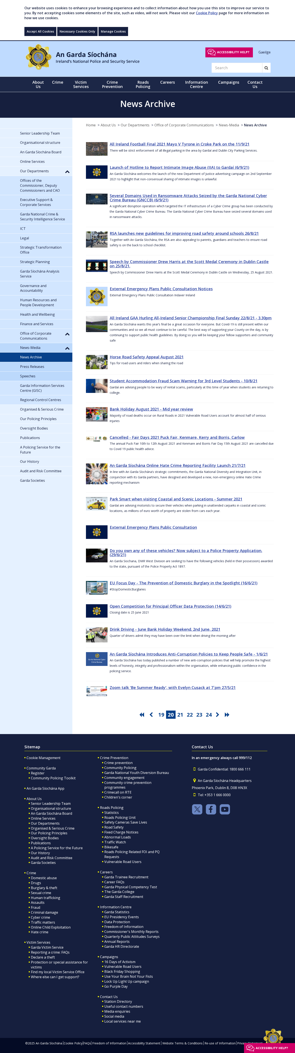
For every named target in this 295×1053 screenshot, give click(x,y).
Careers (106, 872)
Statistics (111, 812)
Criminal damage (44, 912)
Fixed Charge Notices (121, 832)
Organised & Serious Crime (53, 828)
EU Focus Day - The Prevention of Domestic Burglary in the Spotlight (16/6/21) (183, 582)
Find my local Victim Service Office (57, 972)
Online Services (43, 818)
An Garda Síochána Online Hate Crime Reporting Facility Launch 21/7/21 (178, 465)
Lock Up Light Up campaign (126, 981)
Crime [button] (57, 82)
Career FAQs (114, 882)
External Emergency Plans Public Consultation (153, 527)
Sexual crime (41, 892)
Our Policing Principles (49, 833)
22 (190, 714)
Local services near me (122, 1021)
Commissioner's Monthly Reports (131, 931)
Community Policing (120, 767)
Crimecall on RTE (118, 792)
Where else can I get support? (55, 977)
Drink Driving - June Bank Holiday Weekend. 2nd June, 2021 (165, 629)
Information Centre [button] (196, 84)
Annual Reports (117, 941)
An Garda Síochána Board (51, 813)
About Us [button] (38, 84)
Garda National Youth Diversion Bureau (136, 772)
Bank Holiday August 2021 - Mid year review (151, 409)
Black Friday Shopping (122, 971)
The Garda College (119, 891)
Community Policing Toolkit (53, 778)
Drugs (36, 882)
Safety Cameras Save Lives (125, 822)
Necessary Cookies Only (77, 31)
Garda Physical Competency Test (130, 887)
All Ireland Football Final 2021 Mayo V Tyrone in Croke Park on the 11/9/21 (179, 144)
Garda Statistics (116, 912)
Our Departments (135, 125)
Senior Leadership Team (51, 803)
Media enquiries (117, 1011)
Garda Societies (43, 862)
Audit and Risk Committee (51, 857)
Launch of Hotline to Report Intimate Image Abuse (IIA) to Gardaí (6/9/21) (179, 167)
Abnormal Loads (117, 837)
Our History (40, 853)
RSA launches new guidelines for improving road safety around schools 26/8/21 (184, 233)
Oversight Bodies (45, 838)
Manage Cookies (113, 31)
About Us (108, 125)
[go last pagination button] (228, 715)
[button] (67, 171)
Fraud (35, 907)
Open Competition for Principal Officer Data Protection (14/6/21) (170, 606)
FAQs (87, 1043)
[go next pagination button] (218, 715)
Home (91, 125)
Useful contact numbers (123, 1006)
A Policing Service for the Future (57, 848)
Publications (41, 843)
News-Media (229, 125)
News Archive (255, 125)
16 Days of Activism (119, 961)
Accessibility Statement (144, 1043)
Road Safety (114, 827)
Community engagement (124, 777)
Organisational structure (51, 808)
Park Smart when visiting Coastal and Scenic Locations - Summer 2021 (176, 499)
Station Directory (118, 1001)
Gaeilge (265, 52)
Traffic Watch (115, 842)
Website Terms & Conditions (182, 1043)
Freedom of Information (123, 926)
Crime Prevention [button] (112, 84)
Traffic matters (43, 922)
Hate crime (39, 932)
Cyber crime (40, 917)
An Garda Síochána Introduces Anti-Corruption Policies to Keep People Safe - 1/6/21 (189, 654)
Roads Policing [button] (143, 84)
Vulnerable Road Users (122, 861)
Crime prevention (118, 762)
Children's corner (118, 797)
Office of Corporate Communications (184, 125)
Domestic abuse (44, 878)
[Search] (266, 68)
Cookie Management (43, 757)
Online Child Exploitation (51, 927)
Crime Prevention (114, 757)
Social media (114, 1016)
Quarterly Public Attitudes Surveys (132, 936)
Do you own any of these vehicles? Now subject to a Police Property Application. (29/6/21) (186, 552)
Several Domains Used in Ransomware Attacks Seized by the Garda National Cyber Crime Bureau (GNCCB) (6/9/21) (188, 197)
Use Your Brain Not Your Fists (128, 976)
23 (199, 714)
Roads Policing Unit (120, 817)
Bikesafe (111, 847)
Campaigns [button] (228, 82)
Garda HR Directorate (121, 946)
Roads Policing (112, 807)
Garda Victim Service (47, 947)
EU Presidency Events (121, 917)
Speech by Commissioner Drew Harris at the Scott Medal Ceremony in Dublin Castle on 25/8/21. (189, 263)
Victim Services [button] (81, 84)
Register (37, 773)
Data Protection (117, 922)
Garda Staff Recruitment (123, 896)
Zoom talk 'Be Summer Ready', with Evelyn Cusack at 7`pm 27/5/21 (173, 687)
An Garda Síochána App (45, 788)
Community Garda (41, 768)
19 (161, 714)
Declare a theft (43, 957)
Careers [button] (167, 82)
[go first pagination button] (142, 715)
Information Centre (116, 907)
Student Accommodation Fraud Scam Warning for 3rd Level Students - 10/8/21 (183, 380)
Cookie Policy (207, 13)
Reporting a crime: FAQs (50, 952)
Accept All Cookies (40, 31)
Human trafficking (45, 897)
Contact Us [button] (255, 84)
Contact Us (109, 996)
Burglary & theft (44, 887)
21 (180, 714)
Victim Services (38, 942)
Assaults (37, 902)
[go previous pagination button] (152, 715)
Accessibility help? (233, 52)
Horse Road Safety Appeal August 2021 (147, 356)
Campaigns (109, 956)
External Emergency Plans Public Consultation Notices (161, 288)
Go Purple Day (116, 986)
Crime (31, 873)
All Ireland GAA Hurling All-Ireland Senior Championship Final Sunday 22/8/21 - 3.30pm (191, 317)
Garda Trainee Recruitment (126, 877)
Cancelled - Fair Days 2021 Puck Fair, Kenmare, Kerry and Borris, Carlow (177, 437)
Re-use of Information (220, 1043)
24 (209, 714)
